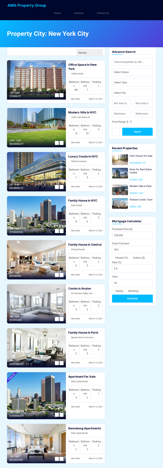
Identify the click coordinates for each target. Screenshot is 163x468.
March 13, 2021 (96, 406)
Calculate (132, 298)
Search (137, 131)
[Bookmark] (57, 95)
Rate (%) (116, 262)
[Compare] (62, 95)
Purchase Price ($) (122, 229)
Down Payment (120, 243)
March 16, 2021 (96, 99)
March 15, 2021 (96, 318)
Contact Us (103, 13)
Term (115, 276)
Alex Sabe (75, 99)
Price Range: (119, 121)
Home (57, 13)
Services (78, 13)
